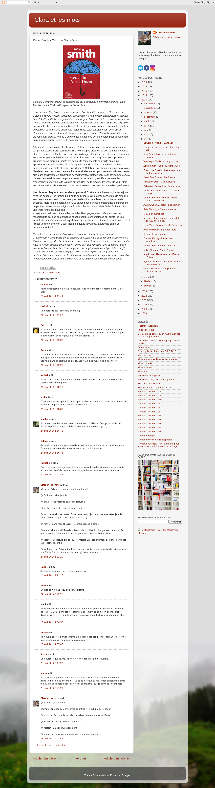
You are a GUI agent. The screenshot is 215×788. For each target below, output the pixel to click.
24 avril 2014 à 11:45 (51, 296)
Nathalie (45, 463)
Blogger (126, 775)
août (146, 121)
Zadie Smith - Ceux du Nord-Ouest (161, 166)
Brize (43, 325)
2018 (144, 86)
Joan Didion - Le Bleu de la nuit (160, 245)
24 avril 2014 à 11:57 (51, 315)
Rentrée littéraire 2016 (150, 423)
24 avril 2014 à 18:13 (51, 387)
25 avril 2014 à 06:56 (51, 622)
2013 (144, 291)
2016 (144, 91)
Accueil (81, 758)
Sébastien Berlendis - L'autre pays (161, 186)
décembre (150, 103)
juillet (147, 125)
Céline (44, 284)
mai (146, 134)
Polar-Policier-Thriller (149, 383)
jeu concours (144, 355)
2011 (144, 300)
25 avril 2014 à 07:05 (51, 644)
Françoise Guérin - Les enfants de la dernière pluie (161, 171)
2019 (144, 82)
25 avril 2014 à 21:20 (51, 688)
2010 (144, 304)
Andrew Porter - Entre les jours (159, 229)
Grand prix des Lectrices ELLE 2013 (157, 351)
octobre (148, 112)
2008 (144, 313)
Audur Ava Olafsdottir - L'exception (161, 205)
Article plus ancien (117, 758)
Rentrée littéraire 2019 (150, 431)
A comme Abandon (148, 326)
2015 (144, 95)
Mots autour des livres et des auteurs (157, 359)
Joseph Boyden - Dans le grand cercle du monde (160, 199)
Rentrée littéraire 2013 (150, 411)
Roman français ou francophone (155, 439)
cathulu (44, 306)
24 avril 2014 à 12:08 (51, 340)
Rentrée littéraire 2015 (150, 419)
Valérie (44, 441)
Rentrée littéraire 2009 (150, 395)
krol (42, 397)
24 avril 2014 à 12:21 (51, 365)
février (148, 281)
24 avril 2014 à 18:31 (51, 409)
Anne (43, 350)
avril (146, 139)
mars (147, 277)
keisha (44, 419)
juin (146, 130)
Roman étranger (51, 272)
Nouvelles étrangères (149, 375)
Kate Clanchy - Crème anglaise (160, 209)
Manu (43, 673)
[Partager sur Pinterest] (54, 268)
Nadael (44, 567)
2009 (144, 309)
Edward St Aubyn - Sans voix (158, 143)
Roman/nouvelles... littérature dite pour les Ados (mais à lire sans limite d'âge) (158, 445)
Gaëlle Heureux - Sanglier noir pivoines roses (159, 270)
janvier (148, 285)
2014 (144, 99)
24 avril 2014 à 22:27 (51, 575)
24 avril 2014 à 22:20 (51, 557)
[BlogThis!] (44, 268)
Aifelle (44, 632)
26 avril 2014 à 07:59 (51, 738)
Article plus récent (45, 758)
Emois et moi (145, 347)
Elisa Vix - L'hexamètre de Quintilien (162, 225)
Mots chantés (145, 363)
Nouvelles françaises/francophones (156, 379)
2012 (144, 296)
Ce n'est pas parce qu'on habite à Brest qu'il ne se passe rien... (159, 335)
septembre (150, 117)
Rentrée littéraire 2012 (150, 407)
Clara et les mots (57, 19)
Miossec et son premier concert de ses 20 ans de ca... (161, 219)
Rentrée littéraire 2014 (150, 415)
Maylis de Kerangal (153, 214)
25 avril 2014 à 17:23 (51, 663)
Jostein (44, 654)
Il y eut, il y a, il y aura (154, 234)
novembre (150, 108)
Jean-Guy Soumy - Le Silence (159, 177)
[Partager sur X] (47, 268)
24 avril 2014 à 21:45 (51, 474)
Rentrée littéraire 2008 (150, 391)
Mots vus (142, 371)
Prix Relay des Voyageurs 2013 (154, 387)
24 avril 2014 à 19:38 (51, 453)
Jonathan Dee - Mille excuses (159, 181)
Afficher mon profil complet (167, 37)
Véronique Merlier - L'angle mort (160, 161)
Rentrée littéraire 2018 (150, 427)
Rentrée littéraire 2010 (150, 399)
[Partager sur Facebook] (51, 268)
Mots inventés (145, 367)
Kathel (44, 375)
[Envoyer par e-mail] (41, 268)
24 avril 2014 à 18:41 (51, 431)
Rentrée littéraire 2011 (149, 403)
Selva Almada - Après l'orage (158, 250)
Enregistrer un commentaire (52, 745)
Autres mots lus (146, 330)
